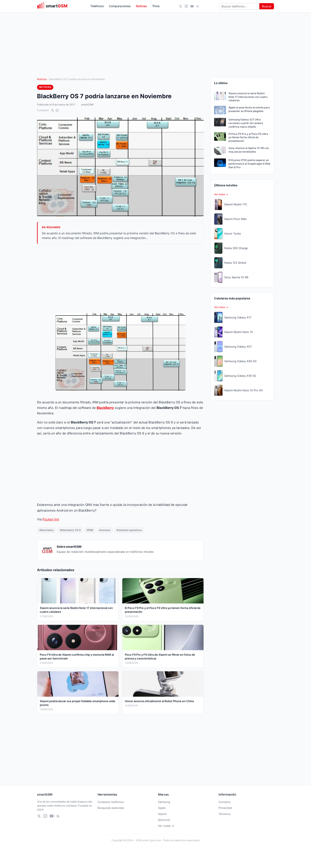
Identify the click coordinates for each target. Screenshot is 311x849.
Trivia (156, 6)
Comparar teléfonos (111, 802)
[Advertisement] (120, 278)
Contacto (225, 802)
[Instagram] (186, 6)
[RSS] (197, 6)
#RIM (90, 530)
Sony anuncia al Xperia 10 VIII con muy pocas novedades (248, 149)
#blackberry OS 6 (70, 530)
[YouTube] (192, 6)
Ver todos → (221, 194)
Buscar (266, 6)
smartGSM (87, 104)
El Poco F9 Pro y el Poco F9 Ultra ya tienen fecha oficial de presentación (248, 137)
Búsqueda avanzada (111, 807)
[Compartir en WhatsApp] (57, 110)
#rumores (104, 530)
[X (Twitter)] (180, 6)
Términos (225, 814)
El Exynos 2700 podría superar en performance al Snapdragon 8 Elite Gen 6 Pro (249, 163)
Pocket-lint (51, 519)
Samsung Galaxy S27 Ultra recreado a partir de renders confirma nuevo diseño (245, 123)
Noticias (141, 6)
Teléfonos (97, 6)
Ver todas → (166, 825)
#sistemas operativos (129, 530)
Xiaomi (162, 814)
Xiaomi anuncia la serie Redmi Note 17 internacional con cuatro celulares (247, 97)
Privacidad (225, 807)
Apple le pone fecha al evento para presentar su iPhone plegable (249, 109)
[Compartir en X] (52, 110)
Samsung (164, 802)
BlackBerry (105, 408)
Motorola (164, 820)
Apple (162, 807)
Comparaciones (120, 6)
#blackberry (46, 530)
